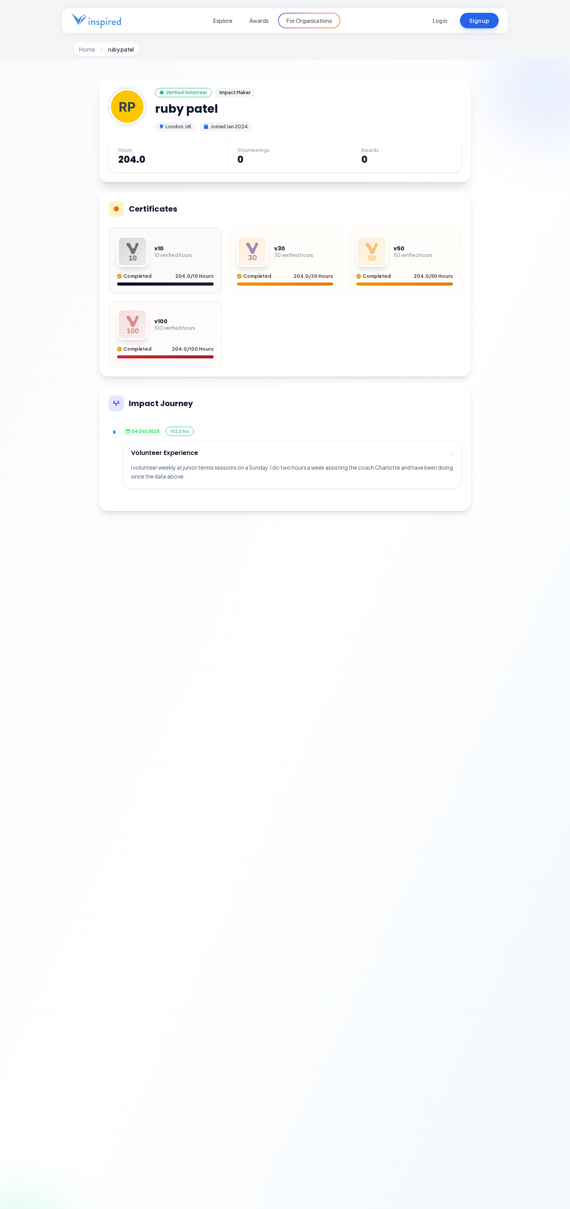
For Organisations (309, 20)
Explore (222, 20)
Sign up (479, 20)
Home (87, 49)
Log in (440, 20)
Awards (259, 20)
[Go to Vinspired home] (96, 20)
